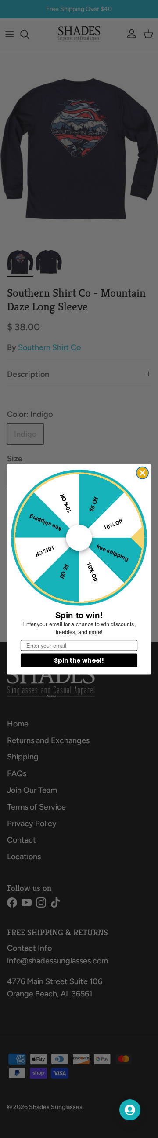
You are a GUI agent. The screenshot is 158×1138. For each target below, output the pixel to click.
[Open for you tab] (129, 1109)
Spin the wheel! (79, 660)
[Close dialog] (142, 472)
